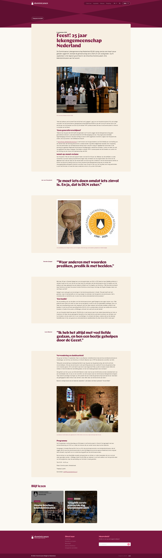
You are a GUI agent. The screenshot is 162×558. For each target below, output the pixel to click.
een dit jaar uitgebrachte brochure (67, 142)
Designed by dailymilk (122, 555)
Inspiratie (95, 3)
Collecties (67, 539)
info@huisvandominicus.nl (70, 472)
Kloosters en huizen (70, 541)
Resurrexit (68, 543)
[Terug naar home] (40, 3)
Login (129, 555)
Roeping (108, 3)
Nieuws (102, 3)
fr (116, 3)
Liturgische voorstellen (71, 548)
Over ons (88, 3)
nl (114, 3)
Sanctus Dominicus (70, 545)
